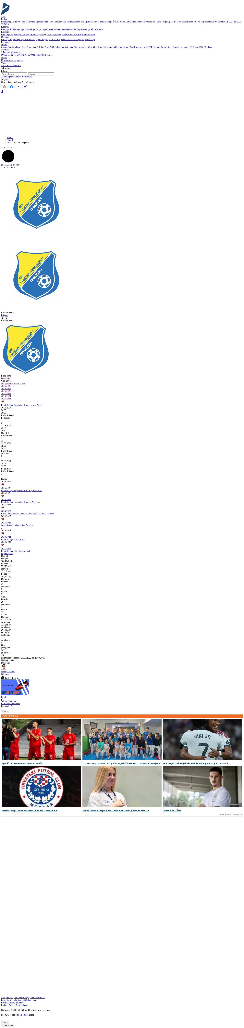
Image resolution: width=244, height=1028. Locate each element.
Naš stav (156, 47)
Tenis (24, 47)
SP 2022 (237, 21)
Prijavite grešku (8, 1002)
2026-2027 (6, 386)
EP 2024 (229, 21)
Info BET (148, 47)
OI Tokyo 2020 (196, 47)
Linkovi (4, 1005)
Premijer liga (18, 29)
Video (116, 47)
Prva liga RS (23, 21)
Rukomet (48, 55)
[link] (122, 415)
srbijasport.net (22, 1015)
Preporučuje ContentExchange (229, 815)
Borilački (48, 47)
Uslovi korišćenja (21, 997)
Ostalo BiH (151, 21)
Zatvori (5, 711)
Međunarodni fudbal (191, 21)
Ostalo (28, 29)
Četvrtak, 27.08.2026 (10, 165)
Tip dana (208, 47)
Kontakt (21, 1000)
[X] (18, 87)
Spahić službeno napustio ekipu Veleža (22, 763)
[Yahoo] (25, 87)
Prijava (7, 68)
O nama (9, 997)
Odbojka (37, 55)
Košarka (26, 55)
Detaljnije (5, 378)
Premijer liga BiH (9, 21)
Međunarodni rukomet (71, 34)
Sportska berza (14, 47)
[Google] (4, 87)
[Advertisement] (122, 114)
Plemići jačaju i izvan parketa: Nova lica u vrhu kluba (29, 810)
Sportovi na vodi (105, 47)
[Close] (2, 1020)
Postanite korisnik (9, 1000)
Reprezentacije (207, 21)
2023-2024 (6, 396)
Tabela (22, 383)
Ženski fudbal (119, 21)
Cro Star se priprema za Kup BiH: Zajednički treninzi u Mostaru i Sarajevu (121, 763)
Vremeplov (124, 47)
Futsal (128, 21)
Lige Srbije (162, 21)
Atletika (40, 47)
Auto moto (31, 47)
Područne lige (60, 21)
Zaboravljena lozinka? (11, 76)
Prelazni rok (219, 21)
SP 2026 (5, 24)
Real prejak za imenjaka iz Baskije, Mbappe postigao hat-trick (195, 763)
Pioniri (10, 140)
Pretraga (19, 1002)
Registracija (26, 76)
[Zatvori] (2, 709)
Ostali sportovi (136, 47)
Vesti (3, 16)
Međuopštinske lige (75, 21)
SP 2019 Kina (97, 29)
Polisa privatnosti (37, 997)
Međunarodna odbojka (71, 39)
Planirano (14, 383)
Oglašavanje (30, 1000)
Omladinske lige (105, 21)
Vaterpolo (69, 47)
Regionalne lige (46, 21)
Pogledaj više (7, 553)
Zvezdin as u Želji (172, 810)
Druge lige (34, 21)
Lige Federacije (139, 21)
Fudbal (7, 55)
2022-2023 (6, 398)
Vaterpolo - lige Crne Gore (86, 47)
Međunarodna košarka (66, 29)
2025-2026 (6, 391)
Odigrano (5, 383)
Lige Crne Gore (174, 21)
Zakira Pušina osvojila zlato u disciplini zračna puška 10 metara (115, 810)
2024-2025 (6, 393)
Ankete (12, 1005)
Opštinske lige (91, 21)
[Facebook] (11, 87)
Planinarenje (58, 47)
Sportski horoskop (181, 47)
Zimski (4, 47)
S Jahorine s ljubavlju (10, 52)
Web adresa (6, 381)
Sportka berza (22, 1005)
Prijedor (4, 315)
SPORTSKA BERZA (11, 65)
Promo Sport (166, 47)
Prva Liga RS (7, 34)
